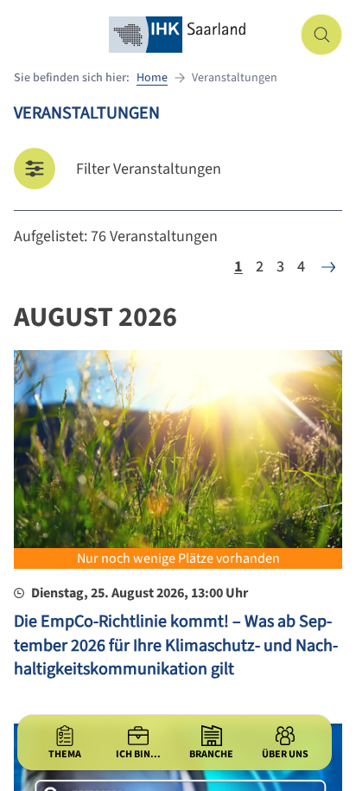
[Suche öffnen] (321, 34)
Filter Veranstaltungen (148, 169)
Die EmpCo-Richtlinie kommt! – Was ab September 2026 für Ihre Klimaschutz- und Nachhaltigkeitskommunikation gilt (176, 645)
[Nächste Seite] (328, 267)
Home (152, 77)
